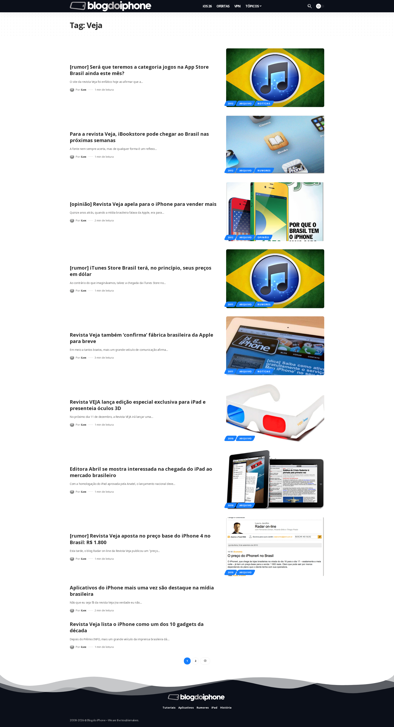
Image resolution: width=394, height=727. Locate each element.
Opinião (263, 237)
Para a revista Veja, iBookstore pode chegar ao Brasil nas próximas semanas (139, 137)
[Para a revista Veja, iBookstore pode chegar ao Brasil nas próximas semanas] (275, 144)
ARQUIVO (245, 103)
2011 (230, 304)
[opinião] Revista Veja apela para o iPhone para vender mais (143, 204)
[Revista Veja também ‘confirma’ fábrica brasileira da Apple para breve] (275, 345)
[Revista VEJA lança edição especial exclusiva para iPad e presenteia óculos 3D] (275, 412)
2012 (230, 103)
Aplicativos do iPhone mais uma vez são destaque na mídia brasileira (142, 590)
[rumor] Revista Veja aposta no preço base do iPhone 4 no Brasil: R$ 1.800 (140, 538)
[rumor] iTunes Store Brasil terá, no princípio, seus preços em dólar (140, 270)
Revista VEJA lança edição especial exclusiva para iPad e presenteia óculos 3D (138, 404)
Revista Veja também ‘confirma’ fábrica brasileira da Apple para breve (141, 337)
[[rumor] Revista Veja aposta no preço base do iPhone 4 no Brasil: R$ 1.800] (275, 546)
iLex (83, 89)
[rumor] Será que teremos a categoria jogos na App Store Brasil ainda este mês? (139, 69)
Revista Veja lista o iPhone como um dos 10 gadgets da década (137, 627)
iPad (214, 707)
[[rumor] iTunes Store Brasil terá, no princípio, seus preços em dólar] (275, 278)
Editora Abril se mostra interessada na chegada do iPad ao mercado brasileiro (141, 472)
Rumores (264, 170)
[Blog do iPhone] (112, 6)
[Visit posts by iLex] (72, 89)
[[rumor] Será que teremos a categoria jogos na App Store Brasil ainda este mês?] (275, 77)
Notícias (264, 103)
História (225, 707)
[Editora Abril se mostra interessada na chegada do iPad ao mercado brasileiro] (275, 479)
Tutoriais (169, 707)
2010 (230, 438)
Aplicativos (186, 707)
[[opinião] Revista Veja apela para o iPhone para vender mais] (275, 211)
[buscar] (310, 6)
